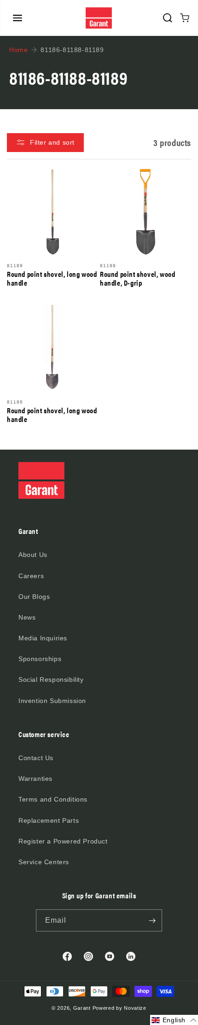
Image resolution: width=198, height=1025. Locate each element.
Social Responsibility (51, 679)
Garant (82, 1008)
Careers (31, 576)
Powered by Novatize (119, 1008)
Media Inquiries (42, 638)
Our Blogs (34, 596)
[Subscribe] (152, 920)
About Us (32, 554)
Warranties (35, 778)
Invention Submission (52, 700)
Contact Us (35, 757)
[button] (17, 18)
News (26, 617)
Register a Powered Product (63, 841)
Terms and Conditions (52, 799)
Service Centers (43, 862)
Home (18, 49)
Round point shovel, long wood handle (52, 278)
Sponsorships (39, 658)
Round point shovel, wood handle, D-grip (137, 278)
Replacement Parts (48, 820)
